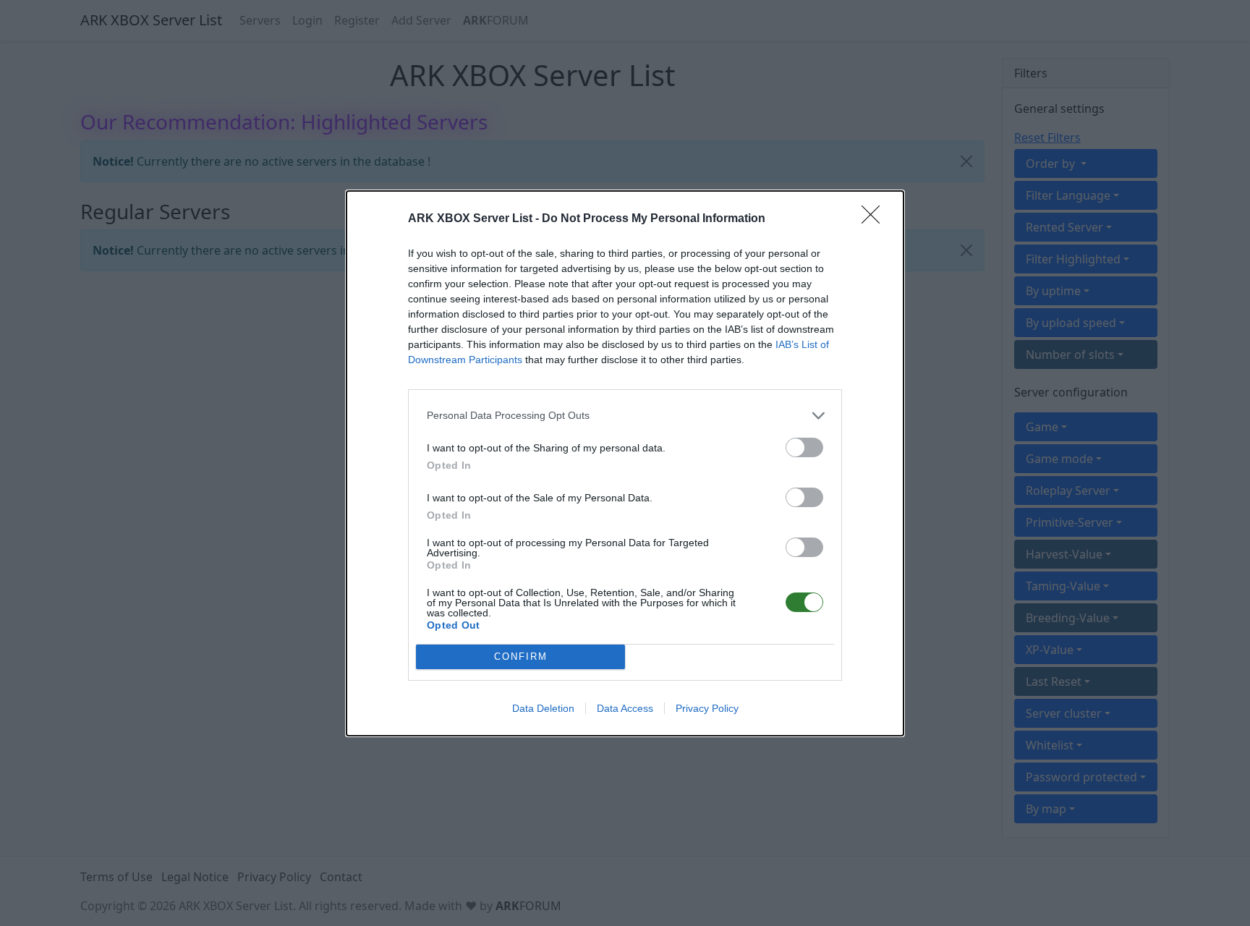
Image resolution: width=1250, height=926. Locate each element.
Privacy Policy (707, 708)
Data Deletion (543, 708)
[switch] (804, 447)
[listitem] (625, 415)
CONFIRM (521, 656)
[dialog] (625, 463)
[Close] (875, 219)
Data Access (625, 708)
